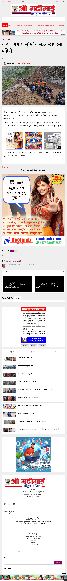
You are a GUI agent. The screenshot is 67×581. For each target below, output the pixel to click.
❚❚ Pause (33, 345)
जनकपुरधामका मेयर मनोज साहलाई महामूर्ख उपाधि (47, 287)
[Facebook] (16, 1)
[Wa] (19, 1)
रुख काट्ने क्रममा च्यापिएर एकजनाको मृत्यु (36, 25)
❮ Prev (25, 345)
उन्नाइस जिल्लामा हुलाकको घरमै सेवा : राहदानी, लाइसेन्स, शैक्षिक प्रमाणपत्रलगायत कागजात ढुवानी (38, 429)
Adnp (63, 34)
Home (18, 551)
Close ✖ (63, 573)
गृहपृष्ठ (3, 39)
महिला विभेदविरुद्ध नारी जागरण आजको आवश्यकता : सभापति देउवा (15, 287)
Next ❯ (42, 345)
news (9, 39)
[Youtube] (23, 1)
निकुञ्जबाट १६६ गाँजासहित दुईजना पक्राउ (15, 25)
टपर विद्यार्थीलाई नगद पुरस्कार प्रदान (25, 366)
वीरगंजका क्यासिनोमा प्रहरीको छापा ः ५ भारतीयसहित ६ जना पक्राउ (32, 421)
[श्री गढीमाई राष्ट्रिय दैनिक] (33, 15)
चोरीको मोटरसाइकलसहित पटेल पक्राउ (26, 413)
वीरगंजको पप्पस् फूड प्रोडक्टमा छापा (25, 358)
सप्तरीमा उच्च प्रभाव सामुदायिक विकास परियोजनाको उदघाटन (30, 405)
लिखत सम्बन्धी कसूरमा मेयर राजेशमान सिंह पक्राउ (28, 398)
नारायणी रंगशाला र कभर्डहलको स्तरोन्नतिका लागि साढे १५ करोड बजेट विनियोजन (35, 390)
